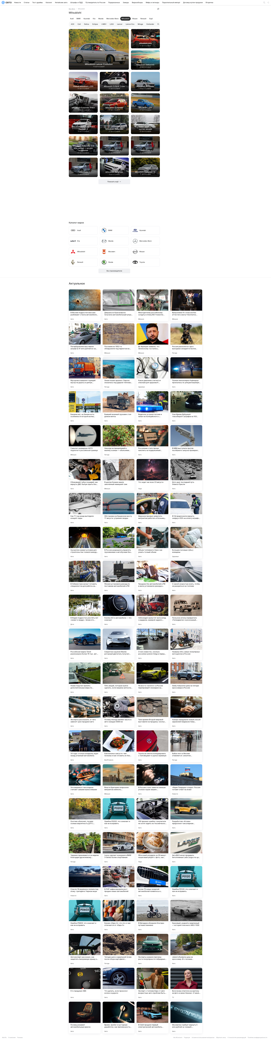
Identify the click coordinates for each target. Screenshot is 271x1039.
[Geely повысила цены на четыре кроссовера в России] (186, 678)
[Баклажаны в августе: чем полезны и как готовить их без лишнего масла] (118, 746)
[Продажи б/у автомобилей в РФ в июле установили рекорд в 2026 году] (152, 577)
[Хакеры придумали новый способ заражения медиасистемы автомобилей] (186, 712)
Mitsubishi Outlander (145, 86)
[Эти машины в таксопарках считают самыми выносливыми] (85, 780)
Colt (79, 24)
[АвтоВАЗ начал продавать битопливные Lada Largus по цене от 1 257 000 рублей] (186, 848)
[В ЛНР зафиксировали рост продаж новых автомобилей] (118, 882)
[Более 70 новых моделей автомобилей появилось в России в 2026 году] (152, 882)
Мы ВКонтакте (177, 1037)
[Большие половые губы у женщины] (186, 543)
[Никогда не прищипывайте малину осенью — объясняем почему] (118, 441)
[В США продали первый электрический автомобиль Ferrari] (152, 1017)
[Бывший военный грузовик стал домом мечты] (118, 407)
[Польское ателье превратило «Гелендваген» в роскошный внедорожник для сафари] (186, 610)
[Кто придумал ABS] (85, 984)
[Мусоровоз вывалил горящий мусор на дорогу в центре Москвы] (85, 373)
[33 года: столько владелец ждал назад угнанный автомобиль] (85, 746)
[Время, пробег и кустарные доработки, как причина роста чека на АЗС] (118, 1017)
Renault (143, 19)
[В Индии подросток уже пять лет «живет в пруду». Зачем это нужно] (85, 610)
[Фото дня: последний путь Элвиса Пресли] (186, 475)
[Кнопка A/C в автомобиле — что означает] (118, 610)
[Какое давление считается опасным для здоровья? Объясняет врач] (152, 373)
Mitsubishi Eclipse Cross (114, 86)
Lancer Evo (130, 24)
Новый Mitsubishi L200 (83, 86)
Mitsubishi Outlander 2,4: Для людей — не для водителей (83, 148)
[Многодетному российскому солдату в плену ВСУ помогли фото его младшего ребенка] (152, 305)
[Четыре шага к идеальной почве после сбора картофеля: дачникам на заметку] (118, 950)
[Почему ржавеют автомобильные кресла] (85, 1017)
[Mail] (3, 2)
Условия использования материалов (203, 1037)
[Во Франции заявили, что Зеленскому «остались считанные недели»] (152, 339)
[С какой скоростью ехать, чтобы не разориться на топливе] (186, 577)
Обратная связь (221, 1037)
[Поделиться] (158, 8)
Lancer (119, 24)
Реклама (20, 1037)
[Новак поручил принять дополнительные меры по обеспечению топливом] (85, 678)
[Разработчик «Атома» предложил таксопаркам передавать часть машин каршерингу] (186, 814)
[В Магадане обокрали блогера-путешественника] (152, 916)
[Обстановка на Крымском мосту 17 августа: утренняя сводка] (118, 509)
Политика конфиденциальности (257, 1037)
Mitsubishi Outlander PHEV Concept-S (83, 128)
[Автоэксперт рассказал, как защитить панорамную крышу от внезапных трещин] (85, 950)
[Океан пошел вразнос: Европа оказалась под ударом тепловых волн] (118, 373)
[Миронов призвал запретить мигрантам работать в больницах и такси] (152, 509)
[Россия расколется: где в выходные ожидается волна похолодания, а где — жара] (186, 339)
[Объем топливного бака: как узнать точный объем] (152, 543)
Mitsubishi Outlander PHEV (83, 108)
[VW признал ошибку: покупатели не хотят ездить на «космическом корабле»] (152, 814)
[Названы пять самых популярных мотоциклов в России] (186, 644)
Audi (72, 19)
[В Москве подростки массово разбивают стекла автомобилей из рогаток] (85, 305)
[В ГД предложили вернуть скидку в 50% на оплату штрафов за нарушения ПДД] (186, 509)
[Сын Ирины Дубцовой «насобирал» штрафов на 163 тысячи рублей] (186, 407)
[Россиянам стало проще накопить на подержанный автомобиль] (152, 441)
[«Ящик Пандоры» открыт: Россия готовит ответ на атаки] (186, 780)
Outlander (150, 24)
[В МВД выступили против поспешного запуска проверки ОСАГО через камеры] (186, 441)
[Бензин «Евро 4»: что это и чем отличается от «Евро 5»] (118, 916)
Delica (86, 24)
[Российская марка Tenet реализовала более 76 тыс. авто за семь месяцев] (85, 644)
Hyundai (87, 19)
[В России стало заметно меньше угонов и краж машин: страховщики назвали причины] (152, 780)
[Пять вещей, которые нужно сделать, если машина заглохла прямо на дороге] (118, 678)
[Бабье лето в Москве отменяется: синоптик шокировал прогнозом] (186, 746)
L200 (112, 24)
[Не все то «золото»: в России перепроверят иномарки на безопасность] (152, 678)
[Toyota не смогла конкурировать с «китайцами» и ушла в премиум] (152, 746)
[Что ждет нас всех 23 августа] (152, 475)
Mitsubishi (125, 19)
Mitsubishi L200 (145, 108)
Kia (94, 19)
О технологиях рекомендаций (237, 1037)
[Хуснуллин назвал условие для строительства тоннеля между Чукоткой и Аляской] (85, 543)
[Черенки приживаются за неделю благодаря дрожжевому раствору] (85, 848)
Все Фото (72, 9)
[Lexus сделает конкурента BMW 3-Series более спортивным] (118, 848)
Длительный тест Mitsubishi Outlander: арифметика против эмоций (145, 126)
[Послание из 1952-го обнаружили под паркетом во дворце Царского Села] (118, 339)
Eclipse (95, 24)
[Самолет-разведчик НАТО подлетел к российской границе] (85, 441)
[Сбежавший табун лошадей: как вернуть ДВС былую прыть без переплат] (85, 475)
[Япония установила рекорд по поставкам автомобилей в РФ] (118, 577)
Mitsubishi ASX (145, 43)
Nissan (135, 19)
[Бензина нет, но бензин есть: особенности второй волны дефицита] (85, 407)
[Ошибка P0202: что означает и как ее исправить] (118, 814)
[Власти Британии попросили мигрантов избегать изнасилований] (118, 780)
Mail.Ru (4, 1037)
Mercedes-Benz (112, 19)
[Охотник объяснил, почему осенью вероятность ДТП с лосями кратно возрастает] (85, 814)
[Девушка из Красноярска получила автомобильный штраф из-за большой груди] (118, 305)
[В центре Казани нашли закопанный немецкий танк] (118, 475)
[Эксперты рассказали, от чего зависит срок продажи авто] (85, 712)
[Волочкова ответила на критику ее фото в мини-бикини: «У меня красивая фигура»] (186, 984)
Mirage (140, 24)
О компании (12, 1037)
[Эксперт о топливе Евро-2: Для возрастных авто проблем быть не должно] (152, 984)
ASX (72, 24)
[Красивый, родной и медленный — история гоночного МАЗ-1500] (186, 916)
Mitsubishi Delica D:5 (145, 65)
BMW (79, 19)
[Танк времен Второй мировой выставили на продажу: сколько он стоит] (152, 712)
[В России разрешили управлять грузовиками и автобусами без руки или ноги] (118, 543)
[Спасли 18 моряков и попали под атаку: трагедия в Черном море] (85, 882)
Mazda (100, 19)
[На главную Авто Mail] (8, 2)
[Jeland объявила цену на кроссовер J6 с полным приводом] (186, 950)
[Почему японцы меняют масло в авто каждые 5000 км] (118, 712)
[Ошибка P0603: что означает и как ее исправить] (85, 916)
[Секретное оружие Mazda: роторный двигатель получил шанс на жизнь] (118, 644)
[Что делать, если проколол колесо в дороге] (118, 984)
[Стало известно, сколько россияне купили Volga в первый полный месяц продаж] (152, 644)
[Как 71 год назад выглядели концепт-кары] (85, 509)
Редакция (187, 1037)
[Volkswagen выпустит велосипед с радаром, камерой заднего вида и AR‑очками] (152, 610)
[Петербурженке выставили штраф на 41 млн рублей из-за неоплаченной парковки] (85, 339)
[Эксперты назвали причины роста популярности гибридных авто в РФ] (152, 950)
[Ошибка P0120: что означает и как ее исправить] (186, 882)
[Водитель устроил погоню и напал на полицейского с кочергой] (152, 407)
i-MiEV (103, 24)
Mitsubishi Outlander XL (145, 172)
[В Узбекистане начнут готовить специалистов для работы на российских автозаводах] (85, 577)
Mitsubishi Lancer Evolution (99, 64)
